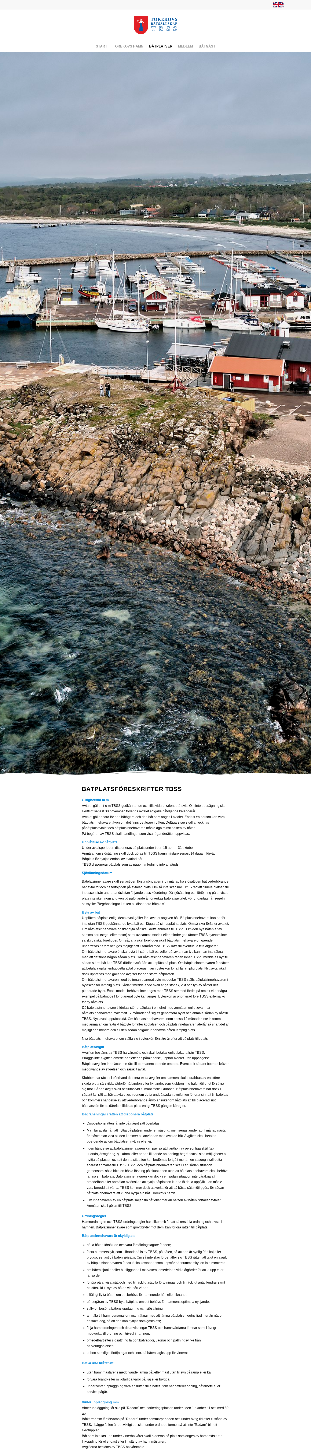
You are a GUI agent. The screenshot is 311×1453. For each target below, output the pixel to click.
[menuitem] (277, 5)
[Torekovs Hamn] (155, 25)
